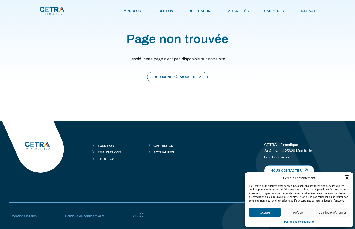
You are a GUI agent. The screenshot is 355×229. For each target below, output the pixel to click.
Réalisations (201, 11)
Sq (140, 215)
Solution (164, 11)
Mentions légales (24, 216)
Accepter (265, 212)
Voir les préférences (333, 212)
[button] (347, 178)
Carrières (274, 11)
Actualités (238, 11)
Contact (307, 11)
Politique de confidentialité (299, 221)
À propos (132, 11)
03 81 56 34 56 (276, 157)
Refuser (298, 212)
